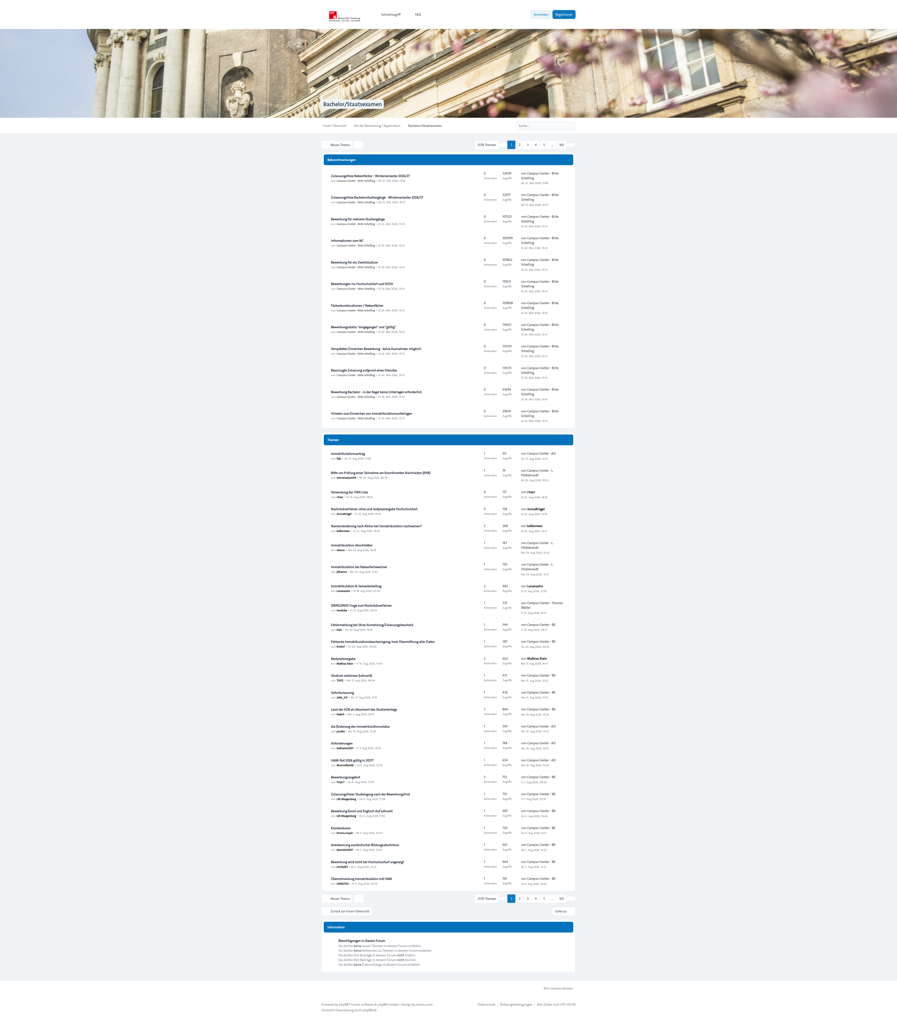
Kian (339, 629)
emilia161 (342, 867)
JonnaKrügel (344, 514)
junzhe (341, 731)
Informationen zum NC (347, 240)
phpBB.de (370, 1010)
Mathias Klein (345, 663)
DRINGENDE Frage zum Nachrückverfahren (361, 605)
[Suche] (562, 126)
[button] (571, 145)
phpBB (343, 1004)
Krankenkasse (340, 828)
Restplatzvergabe (343, 658)
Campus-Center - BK (541, 624)
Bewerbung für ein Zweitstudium (354, 262)
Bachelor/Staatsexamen (352, 104)
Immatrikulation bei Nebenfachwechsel (359, 567)
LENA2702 (343, 883)
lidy (339, 458)
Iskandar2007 (345, 849)
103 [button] (561, 144)
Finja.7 (341, 782)
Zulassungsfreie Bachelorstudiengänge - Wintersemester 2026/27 (377, 197)
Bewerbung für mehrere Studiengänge (358, 219)
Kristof (341, 646)
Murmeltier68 (345, 765)
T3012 (340, 680)
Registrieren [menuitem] (564, 14)
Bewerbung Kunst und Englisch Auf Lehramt (362, 811)
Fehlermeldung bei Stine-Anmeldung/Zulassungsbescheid (372, 625)
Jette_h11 (342, 697)
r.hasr (340, 497)
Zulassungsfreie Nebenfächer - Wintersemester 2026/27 (370, 176)
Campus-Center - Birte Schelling (356, 180)
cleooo (341, 550)
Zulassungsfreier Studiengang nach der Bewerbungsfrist (370, 794)
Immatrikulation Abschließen (352, 545)
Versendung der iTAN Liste (349, 492)
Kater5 (340, 714)
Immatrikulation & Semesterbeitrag (356, 586)
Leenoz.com (424, 1004)
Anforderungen (342, 743)
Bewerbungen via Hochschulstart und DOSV (362, 283)
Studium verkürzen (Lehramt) (351, 675)
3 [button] (528, 144)
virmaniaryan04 (346, 477)
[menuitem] (388, 14)
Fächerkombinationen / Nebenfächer (357, 305)
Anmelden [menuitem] (541, 14)
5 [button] (544, 144)
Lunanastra (343, 591)
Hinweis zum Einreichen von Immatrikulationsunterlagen (371, 413)
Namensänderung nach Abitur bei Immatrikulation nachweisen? (376, 526)
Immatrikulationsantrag (348, 453)
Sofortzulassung (342, 692)
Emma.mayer (345, 833)
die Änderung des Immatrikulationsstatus (360, 726)
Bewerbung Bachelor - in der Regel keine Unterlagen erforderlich (376, 392)
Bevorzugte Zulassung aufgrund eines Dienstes (364, 370)
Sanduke (342, 610)
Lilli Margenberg (346, 799)
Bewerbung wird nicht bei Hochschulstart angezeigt (367, 862)
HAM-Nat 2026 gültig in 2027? (352, 760)
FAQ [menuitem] (418, 14)
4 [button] (536, 144)
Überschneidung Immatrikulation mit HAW (361, 878)
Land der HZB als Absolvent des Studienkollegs (364, 709)
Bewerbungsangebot (345, 777)
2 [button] (519, 144)
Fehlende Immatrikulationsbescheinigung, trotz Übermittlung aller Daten (383, 641)
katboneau (343, 531)
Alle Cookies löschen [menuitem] (558, 988)
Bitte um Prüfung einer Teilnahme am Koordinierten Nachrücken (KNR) (381, 472)
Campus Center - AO (541, 453)
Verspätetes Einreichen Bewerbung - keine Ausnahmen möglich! (376, 348)
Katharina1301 (345, 748)
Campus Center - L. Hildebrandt (537, 472)
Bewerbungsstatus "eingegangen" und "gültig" (363, 327)
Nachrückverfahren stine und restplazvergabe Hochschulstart (374, 509)
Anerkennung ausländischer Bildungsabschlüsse (365, 845)
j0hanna (342, 571)
